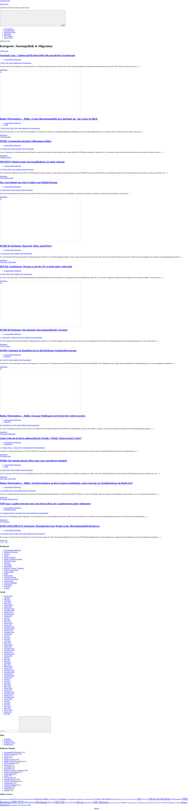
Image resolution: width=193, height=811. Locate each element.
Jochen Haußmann (131, 802)
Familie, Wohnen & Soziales (13, 559)
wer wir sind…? (9, 29)
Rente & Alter (8, 575)
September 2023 (9, 654)
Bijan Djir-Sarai (21, 799)
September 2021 (9, 697)
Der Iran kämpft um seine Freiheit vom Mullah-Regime (28, 182)
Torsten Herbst (14, 805)
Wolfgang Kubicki (22, 805)
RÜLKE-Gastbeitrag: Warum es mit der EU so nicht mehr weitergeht (36, 266)
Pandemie (178, 802)
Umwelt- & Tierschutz (11, 579)
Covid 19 (7, 554)
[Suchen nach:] (9, 731)
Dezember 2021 (9, 692)
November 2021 (9, 694)
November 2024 (9, 628)
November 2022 (9, 672)
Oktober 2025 (8, 612)
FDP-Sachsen (89, 802)
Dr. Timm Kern (124, 799)
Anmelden (7, 739)
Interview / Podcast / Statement (14, 568)
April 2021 (7, 706)
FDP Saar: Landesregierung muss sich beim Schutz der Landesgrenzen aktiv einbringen (45, 503)
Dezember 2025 (9, 609)
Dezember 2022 (9, 670)
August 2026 (8, 596)
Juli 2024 (7, 636)
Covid (67, 799)
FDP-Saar (80, 802)
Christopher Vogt (54, 799)
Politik (6, 125)
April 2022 (7, 685)
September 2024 (9, 632)
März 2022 (7, 686)
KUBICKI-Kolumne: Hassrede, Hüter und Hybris (26, 246)
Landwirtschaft (9, 572)
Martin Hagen (157, 802)
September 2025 (9, 614)
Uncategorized (8, 581)
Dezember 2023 (9, 648)
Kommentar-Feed (9, 743)
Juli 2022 (7, 679)
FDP (139, 799)
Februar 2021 (8, 710)
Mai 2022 (7, 683)
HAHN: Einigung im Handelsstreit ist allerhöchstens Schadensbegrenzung (38, 350)
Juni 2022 (7, 681)
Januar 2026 (8, 607)
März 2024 (7, 643)
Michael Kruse (171, 802)
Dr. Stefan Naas (115, 799)
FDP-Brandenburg (176, 799)
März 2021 (7, 708)
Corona (63, 799)
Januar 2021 (8, 712)
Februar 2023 (8, 666)
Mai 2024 (7, 639)
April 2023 (7, 663)
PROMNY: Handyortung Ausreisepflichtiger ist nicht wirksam (32, 161)
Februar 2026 (8, 605)
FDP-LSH (59, 802)
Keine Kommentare (25, 63)
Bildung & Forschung (11, 552)
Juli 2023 (7, 657)
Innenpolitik (8, 566)
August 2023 (8, 656)
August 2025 (8, 616)
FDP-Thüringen (101, 802)
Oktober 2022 (8, 674)
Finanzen (7, 563)
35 (6, 542)
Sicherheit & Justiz (10, 510)
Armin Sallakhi (13, 63)
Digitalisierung (80, 799)
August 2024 (8, 634)
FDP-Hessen (41, 802)
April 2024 (7, 641)
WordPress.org (8, 744)
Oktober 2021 (8, 695)
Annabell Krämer (4, 799)
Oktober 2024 (8, 630)
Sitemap (96, 808)
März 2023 (7, 665)
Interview (124, 802)
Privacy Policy (8, 38)
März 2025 (7, 621)
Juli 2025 (7, 618)
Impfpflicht (117, 802)
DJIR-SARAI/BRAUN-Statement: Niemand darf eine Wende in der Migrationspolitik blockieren (50, 526)
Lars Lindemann (140, 802)
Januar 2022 (8, 690)
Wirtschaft (7, 356)
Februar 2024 (8, 645)
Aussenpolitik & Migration (12, 59)
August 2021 (8, 699)
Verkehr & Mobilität (10, 583)
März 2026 (7, 603)
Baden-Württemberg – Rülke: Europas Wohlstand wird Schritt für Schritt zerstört (42, 415)
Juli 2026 (7, 598)
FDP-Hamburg (29, 802)
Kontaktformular (9, 30)
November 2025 (9, 610)
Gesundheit (7, 565)
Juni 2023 (7, 659)
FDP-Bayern (154, 799)
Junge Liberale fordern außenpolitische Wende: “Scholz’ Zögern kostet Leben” (41, 438)
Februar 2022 (8, 688)
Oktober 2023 (8, 652)
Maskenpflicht (164, 802)
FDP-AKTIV (4, 4)
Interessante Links (9, 32)
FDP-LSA (51, 802)
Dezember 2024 (9, 627)
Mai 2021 (7, 704)
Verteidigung (8, 444)
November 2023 (9, 650)
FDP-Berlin (165, 799)
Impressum (7, 34)
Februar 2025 (8, 623)
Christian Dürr (29, 799)
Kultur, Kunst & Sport (11, 570)
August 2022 (8, 677)
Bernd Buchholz (12, 799)
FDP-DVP (17, 802)
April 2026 (7, 601)
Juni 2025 (7, 619)
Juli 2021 (7, 701)
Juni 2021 (7, 703)
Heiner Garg (112, 802)
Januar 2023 (8, 668)
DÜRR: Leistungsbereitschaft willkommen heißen (25, 141)
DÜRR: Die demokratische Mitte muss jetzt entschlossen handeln (33, 460)
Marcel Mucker (150, 802)
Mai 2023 (7, 661)
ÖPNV (29, 805)
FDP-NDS (72, 802)
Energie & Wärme (10, 557)
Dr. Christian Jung (88, 799)
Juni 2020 (7, 714)
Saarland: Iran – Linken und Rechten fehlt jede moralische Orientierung (37, 55)
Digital (6, 555)
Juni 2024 (7, 637)
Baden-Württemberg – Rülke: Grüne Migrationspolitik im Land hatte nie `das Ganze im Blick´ (49, 118)
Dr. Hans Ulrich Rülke (102, 799)
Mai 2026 (7, 599)
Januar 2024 (8, 647)
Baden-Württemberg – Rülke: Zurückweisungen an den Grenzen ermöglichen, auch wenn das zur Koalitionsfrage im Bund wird (66, 483)
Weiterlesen (3, 70)
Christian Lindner (41, 799)
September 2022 (9, 676)
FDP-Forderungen (10, 561)
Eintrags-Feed (8, 741)
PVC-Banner (8, 36)
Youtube (6, 588)
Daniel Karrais (72, 799)
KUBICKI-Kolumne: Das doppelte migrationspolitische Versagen (33, 330)
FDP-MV (67, 802)
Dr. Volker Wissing (132, 799)
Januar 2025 (8, 625)
